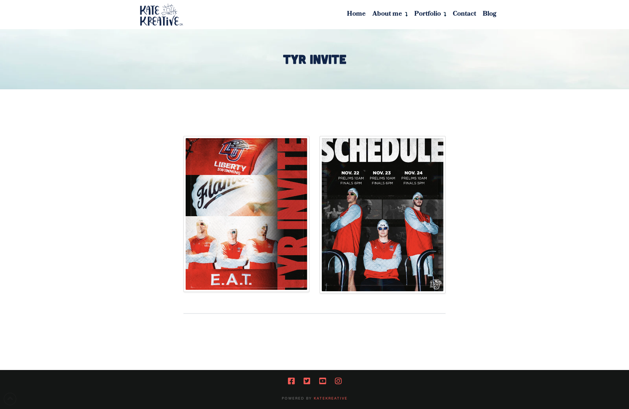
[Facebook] (291, 381)
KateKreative (331, 398)
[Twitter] (307, 381)
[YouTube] (322, 381)
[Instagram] (338, 381)
